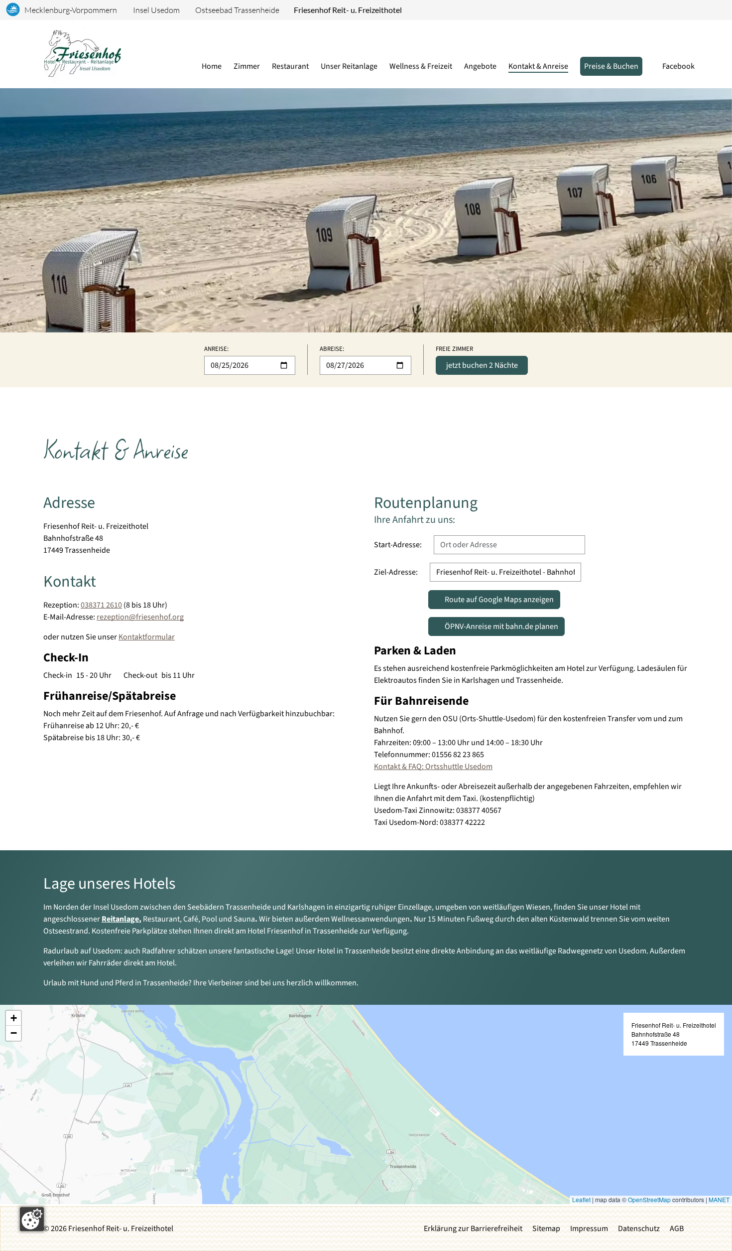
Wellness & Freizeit (420, 66)
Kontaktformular (147, 636)
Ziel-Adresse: (396, 572)
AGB (677, 1228)
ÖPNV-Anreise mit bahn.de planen (505, 626)
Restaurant (290, 66)
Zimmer (247, 66)
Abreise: (332, 348)
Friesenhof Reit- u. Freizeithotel (348, 9)
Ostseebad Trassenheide (237, 10)
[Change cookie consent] (32, 1219)
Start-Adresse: (398, 544)
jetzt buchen (482, 365)
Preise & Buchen (611, 66)
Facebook (678, 66)
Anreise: (216, 348)
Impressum (589, 1228)
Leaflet (581, 1199)
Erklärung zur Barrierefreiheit (473, 1228)
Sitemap (546, 1228)
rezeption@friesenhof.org (140, 617)
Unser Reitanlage (349, 66)
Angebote (480, 66)
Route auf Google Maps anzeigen (494, 601)
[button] (13, 1018)
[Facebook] (189, 1233)
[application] (366, 1104)
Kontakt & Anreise (538, 66)
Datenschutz (639, 1228)
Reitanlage (120, 919)
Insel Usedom (156, 10)
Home (212, 66)
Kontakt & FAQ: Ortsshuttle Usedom (433, 766)
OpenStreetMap (649, 1199)
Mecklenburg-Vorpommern (70, 10)
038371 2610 (101, 605)
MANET (719, 1199)
